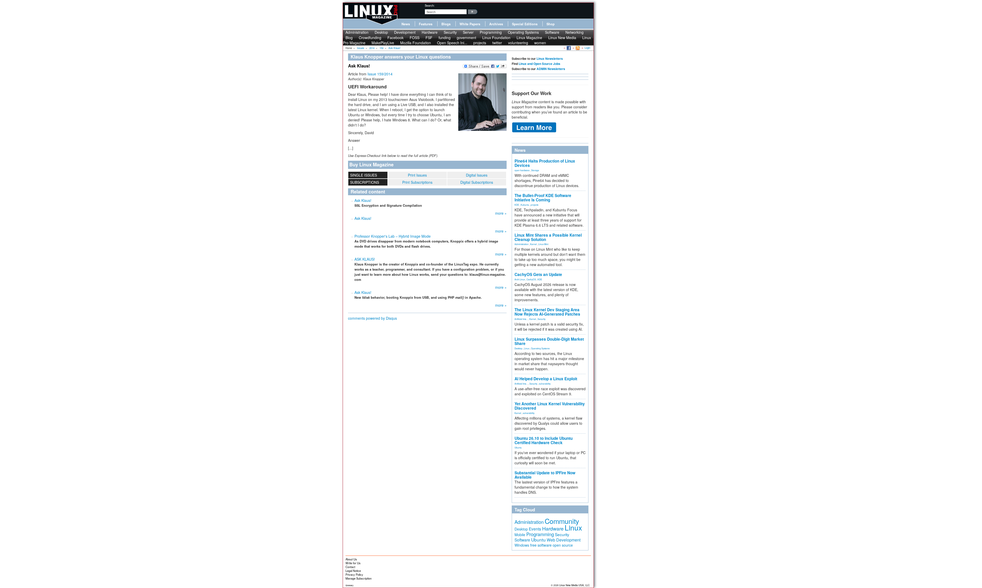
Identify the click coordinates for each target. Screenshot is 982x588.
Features (425, 24)
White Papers (470, 24)
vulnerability (545, 383)
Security (450, 32)
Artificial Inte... (521, 318)
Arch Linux (520, 279)
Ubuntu (518, 447)
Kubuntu (525, 204)
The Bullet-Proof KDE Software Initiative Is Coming (543, 198)
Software (552, 32)
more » (501, 213)
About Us (351, 559)
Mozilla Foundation (415, 42)
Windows (522, 545)
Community (562, 521)
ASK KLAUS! (364, 259)
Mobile (520, 534)
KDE (517, 204)
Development (405, 32)
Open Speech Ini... (452, 42)
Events (535, 529)
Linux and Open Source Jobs (539, 63)
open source (563, 545)
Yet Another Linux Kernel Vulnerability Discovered (550, 406)
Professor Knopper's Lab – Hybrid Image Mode (392, 236)
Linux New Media (562, 37)
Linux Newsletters (550, 58)
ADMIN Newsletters (551, 68)
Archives (496, 24)
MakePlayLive (383, 42)
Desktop (381, 32)
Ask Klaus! (362, 200)
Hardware (430, 32)
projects (479, 42)
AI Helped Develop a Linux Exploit (546, 379)
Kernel (533, 244)
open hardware (522, 170)
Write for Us (353, 563)
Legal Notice (353, 571)
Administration (357, 32)
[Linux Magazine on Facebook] (568, 48)
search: (429, 5)
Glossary (349, 585)
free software (541, 545)
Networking (574, 32)
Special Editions (525, 24)
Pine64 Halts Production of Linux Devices (545, 163)
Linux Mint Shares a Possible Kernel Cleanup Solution (548, 237)
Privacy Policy (354, 574)
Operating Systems (523, 32)
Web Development (564, 540)
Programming (491, 32)
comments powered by (372, 318)
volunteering (518, 42)
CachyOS (531, 279)
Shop (550, 24)
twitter (497, 42)
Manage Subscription (358, 578)
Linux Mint (543, 244)
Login (587, 48)
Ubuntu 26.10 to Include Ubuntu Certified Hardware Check (544, 440)
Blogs (446, 24)
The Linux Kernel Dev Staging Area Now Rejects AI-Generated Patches (547, 312)
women (540, 42)
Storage (535, 170)
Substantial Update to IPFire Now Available (545, 475)
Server (468, 32)
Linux (526, 348)
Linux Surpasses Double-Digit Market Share (549, 341)
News (405, 24)
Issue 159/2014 (380, 73)
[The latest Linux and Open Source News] (577, 48)
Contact (350, 567)
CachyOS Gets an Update (538, 274)
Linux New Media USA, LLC (574, 585)
